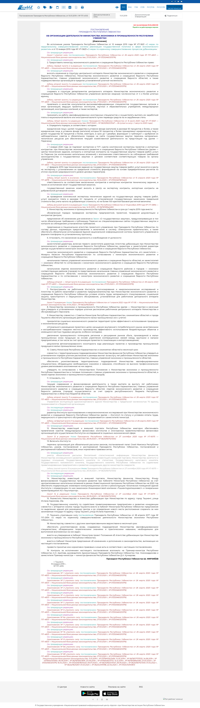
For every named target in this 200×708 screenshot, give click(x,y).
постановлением (77, 55)
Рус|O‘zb (161, 7)
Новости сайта (87, 687)
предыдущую (56, 53)
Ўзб (136, 7)
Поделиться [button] (172, 16)
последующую (57, 407)
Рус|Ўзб (150, 7)
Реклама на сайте (117, 687)
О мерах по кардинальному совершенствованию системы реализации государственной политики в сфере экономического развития (99, 46)
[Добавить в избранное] (39, 7)
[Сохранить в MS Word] (70, 7)
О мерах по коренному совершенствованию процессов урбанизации (122, 49)
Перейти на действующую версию (145, 27)
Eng (130, 7)
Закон (96, 219)
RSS (141, 687)
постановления (90, 66)
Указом (85, 121)
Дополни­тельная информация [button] (142, 16)
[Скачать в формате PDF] (76, 7)
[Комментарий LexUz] (51, 7)
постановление (86, 515)
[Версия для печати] (82, 7)
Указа (85, 205)
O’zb (142, 7)
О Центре (62, 687)
